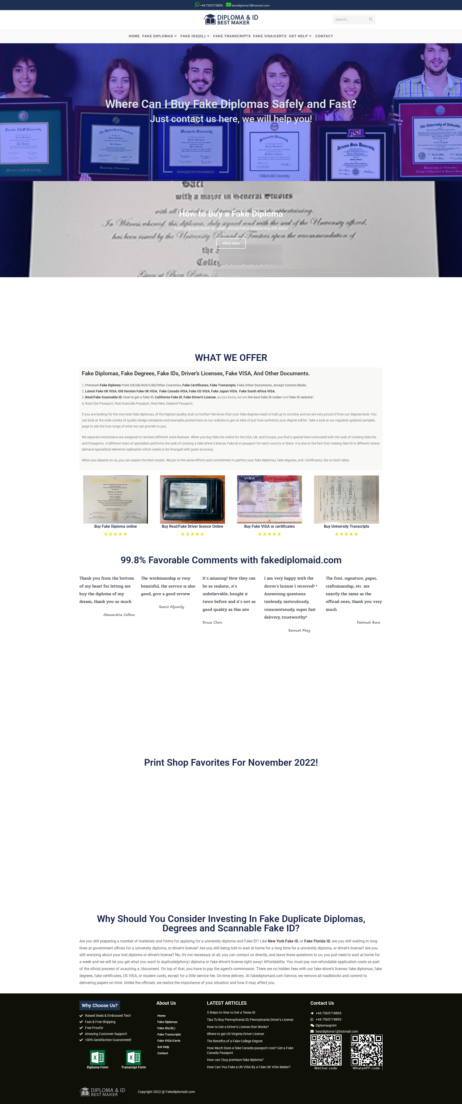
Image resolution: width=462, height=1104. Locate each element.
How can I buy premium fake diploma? (235, 1060)
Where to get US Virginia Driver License (235, 1034)
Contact (162, 1053)
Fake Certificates (195, 385)
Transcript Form (133, 1067)
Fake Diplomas (167, 1022)
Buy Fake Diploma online (115, 526)
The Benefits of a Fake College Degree (235, 1041)
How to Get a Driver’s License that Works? (238, 1027)
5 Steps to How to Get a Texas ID (231, 1012)
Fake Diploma (110, 385)
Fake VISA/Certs (168, 1040)
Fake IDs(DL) (166, 1028)
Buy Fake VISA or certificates (269, 526)
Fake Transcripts (223, 385)
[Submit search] (370, 19)
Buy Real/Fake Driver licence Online (192, 526)
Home (161, 1015)
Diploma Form (97, 1067)
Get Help (163, 1047)
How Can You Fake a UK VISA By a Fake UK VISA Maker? (249, 1067)
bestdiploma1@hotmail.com (251, 5)
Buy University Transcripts (346, 526)
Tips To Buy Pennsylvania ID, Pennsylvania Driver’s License (250, 1020)
